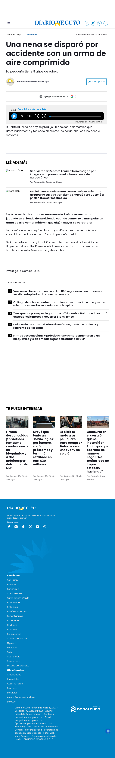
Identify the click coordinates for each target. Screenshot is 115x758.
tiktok (23, 526)
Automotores (15, 683)
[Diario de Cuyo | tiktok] (106, 23)
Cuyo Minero (14, 593)
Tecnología (13, 656)
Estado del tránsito (18, 665)
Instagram (16, 526)
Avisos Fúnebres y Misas (21, 697)
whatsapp (45, 526)
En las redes (14, 634)
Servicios (12, 692)
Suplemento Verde (18, 598)
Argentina (13, 620)
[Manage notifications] (108, 731)
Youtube (37, 526)
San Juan (12, 580)
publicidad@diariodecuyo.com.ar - (34, 723)
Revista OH (13, 602)
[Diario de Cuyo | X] (99, 23)
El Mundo (12, 625)
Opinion (11, 643)
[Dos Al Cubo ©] (85, 711)
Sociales (12, 647)
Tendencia (13, 661)
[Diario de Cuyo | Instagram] (93, 23)
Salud (10, 652)
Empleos (12, 688)
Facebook (9, 526)
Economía (13, 589)
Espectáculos (15, 616)
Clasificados (14, 674)
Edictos (11, 701)
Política (11, 584)
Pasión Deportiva (17, 611)
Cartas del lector (17, 638)
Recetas (12, 629)
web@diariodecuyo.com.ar (29, 717)
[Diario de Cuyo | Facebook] (87, 23)
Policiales (32, 34)
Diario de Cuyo (13, 34)
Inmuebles (13, 679)
